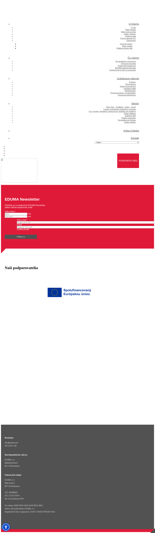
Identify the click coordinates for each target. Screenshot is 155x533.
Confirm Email (23, 229)
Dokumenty (131, 40)
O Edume (134, 24)
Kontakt (135, 138)
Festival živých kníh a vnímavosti (122, 70)
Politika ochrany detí (124, 48)
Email (19, 225)
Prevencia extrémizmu (127, 95)
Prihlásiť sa (21, 237)
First (29, 214)
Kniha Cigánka (131, 130)
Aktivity (135, 103)
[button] (5, 527)
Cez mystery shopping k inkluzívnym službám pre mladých (112, 111)
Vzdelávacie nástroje (128, 78)
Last (29, 216)
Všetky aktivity (130, 122)
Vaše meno (10, 212)
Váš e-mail (22, 220)
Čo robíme (133, 58)
